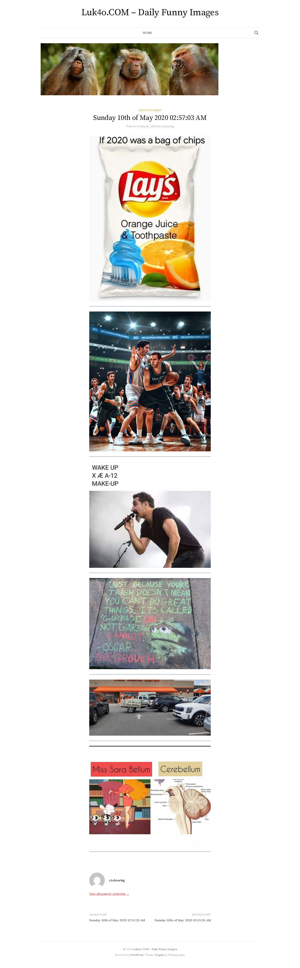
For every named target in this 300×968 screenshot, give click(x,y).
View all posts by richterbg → (109, 894)
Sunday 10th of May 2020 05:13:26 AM (183, 920)
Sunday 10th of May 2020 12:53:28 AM (117, 920)
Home (147, 33)
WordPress (136, 955)
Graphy (159, 955)
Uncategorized (150, 110)
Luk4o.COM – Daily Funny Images (150, 12)
